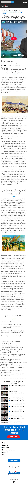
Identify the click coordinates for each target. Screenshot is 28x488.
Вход (25, 2)
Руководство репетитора (9, 450)
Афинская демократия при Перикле (17, 385)
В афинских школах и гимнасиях (16, 422)
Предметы (5, 445)
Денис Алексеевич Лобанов (17, 387)
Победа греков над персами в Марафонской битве (16, 416)
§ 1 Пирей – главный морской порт (10, 63)
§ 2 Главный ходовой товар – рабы (10, 65)
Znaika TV (4, 452)
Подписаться (13, 436)
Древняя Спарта (13, 391)
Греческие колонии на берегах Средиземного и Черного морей (16, 398)
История (16, 10)
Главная (3, 10)
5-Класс (10, 10)
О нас (3, 454)
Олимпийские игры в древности (16, 410)
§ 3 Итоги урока (5, 67)
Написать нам (14, 460)
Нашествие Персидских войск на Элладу (17, 404)
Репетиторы (5, 447)
